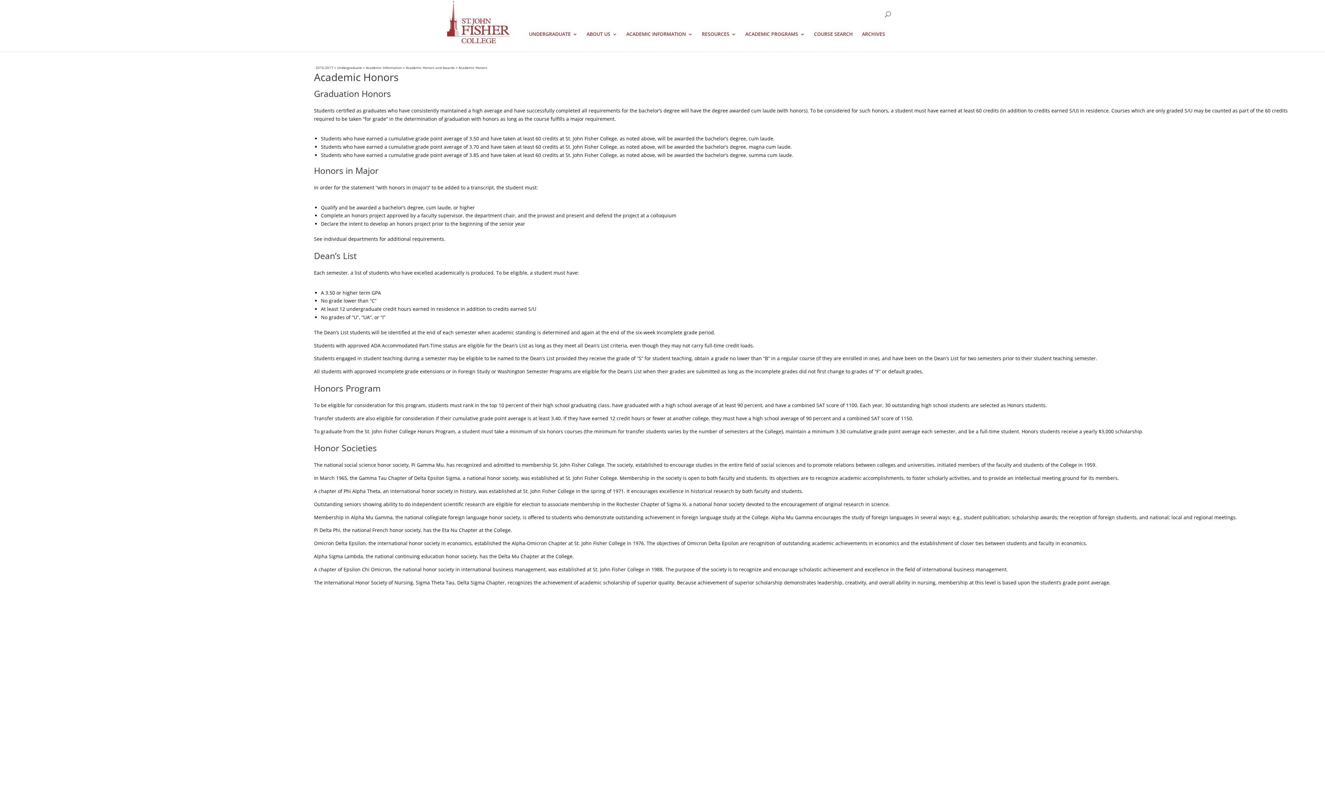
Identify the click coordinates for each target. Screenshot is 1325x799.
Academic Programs (771, 34)
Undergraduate (550, 34)
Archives (873, 34)
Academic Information (656, 34)
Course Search (833, 34)
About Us (598, 34)
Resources (715, 34)
